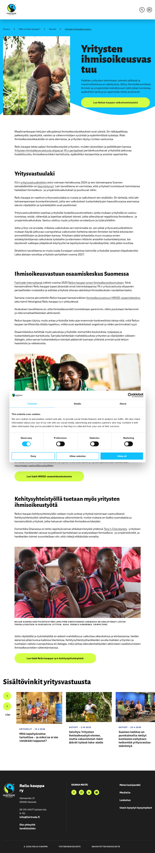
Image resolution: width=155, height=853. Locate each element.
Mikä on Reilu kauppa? (29, 29)
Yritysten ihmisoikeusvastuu (78, 29)
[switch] (60, 444)
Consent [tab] (32, 403)
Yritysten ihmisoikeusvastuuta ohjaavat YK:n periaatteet (49, 150)
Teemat (52, 29)
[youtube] (96, 792)
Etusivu (6, 29)
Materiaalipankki (130, 784)
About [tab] (123, 403)
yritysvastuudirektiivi (34, 182)
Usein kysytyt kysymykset (136, 807)
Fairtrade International (28, 282)
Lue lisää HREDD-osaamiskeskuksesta (49, 476)
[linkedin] (89, 792)
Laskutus (125, 799)
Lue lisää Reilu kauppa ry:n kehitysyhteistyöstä (55, 658)
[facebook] (74, 792)
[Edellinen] (7, 696)
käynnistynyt (46, 186)
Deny (33, 456)
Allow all (121, 456)
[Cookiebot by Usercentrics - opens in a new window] (130, 395)
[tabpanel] (39, 724)
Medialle (125, 792)
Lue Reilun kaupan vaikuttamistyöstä (115, 102)
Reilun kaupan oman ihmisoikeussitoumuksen (96, 282)
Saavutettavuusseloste (106, 846)
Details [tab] (77, 403)
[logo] (11, 9)
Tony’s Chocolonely (115, 528)
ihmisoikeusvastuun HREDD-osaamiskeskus (113, 297)
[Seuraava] (7, 706)
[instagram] (81, 792)
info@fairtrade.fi (30, 816)
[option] (7, 714)
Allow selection (77, 456)
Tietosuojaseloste (70, 846)
